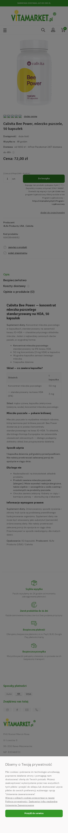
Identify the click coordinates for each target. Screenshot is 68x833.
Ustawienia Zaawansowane (19, 805)
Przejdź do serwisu (34, 813)
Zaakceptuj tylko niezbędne (43, 801)
